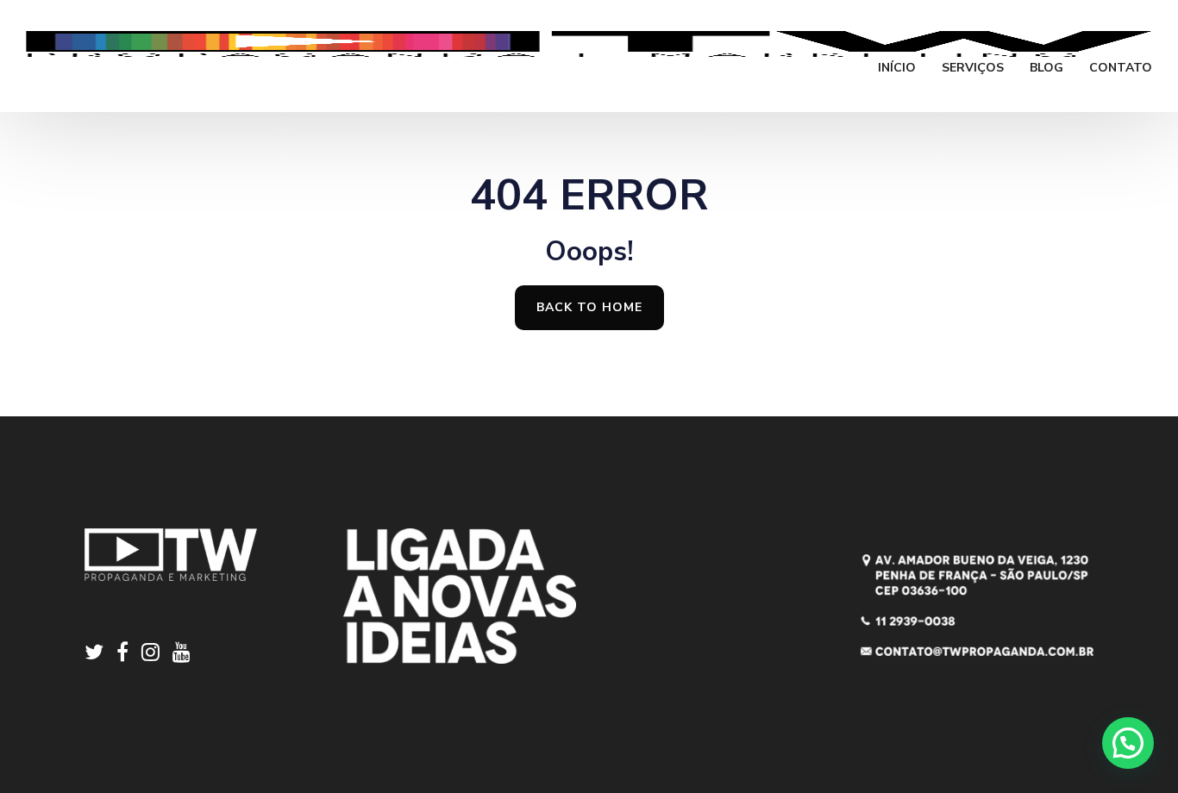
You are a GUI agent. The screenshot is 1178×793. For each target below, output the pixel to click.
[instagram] (156, 655)
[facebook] (128, 655)
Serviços (973, 69)
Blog (1046, 69)
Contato (1120, 69)
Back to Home (589, 307)
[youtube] (181, 655)
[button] (1128, 743)
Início (897, 69)
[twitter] (100, 655)
